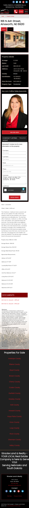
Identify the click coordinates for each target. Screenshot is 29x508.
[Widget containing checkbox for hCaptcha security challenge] (14, 190)
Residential (16, 84)
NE (21, 71)
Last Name (5, 156)
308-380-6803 (14, 132)
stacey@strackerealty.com (14, 485)
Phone (4, 169)
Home (3, 16)
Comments (5, 175)
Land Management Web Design (13, 505)
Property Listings (10, 16)
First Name (5, 150)
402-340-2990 (14, 483)
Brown (15, 73)
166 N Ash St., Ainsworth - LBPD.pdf (10, 300)
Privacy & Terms (18, 496)
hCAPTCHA (5, 186)
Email (4, 163)
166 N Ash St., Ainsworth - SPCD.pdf (10, 303)
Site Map (9, 496)
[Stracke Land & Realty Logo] (5, 11)
